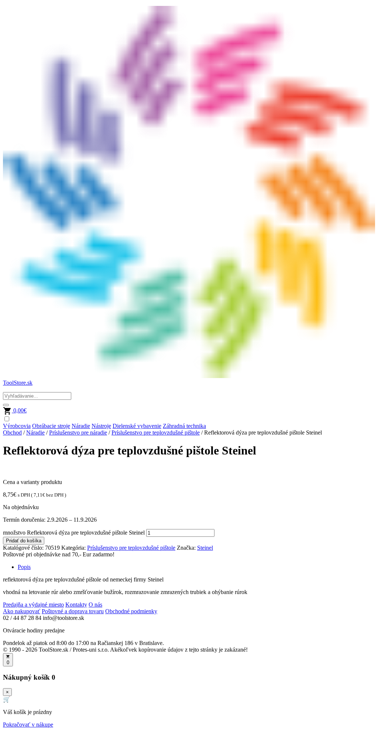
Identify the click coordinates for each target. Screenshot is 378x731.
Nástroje (101, 426)
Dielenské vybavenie (137, 426)
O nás (95, 604)
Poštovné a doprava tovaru (73, 611)
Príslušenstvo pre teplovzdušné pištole (155, 432)
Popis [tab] (24, 567)
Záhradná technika (184, 426)
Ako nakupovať (21, 611)
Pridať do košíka (23, 540)
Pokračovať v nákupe (28, 724)
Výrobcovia (17, 426)
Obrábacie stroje (51, 426)
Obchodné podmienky (131, 611)
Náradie (81, 426)
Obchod (12, 432)
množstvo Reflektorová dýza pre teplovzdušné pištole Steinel (74, 532)
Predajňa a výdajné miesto (33, 604)
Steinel (205, 548)
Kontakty (76, 604)
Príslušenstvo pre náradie (78, 432)
